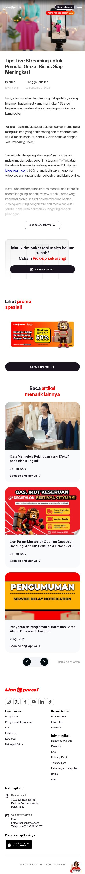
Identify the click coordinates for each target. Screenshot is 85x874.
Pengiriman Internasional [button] (19, 722)
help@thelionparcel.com (25, 822)
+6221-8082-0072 (32, 826)
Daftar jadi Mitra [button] (14, 744)
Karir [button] (53, 779)
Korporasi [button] (10, 738)
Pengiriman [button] (11, 716)
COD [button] (7, 727)
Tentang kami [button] (59, 762)
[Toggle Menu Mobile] (79, 7)
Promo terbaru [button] (59, 716)
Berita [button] (54, 773)
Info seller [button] (56, 722)
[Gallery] (42, 338)
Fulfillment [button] (11, 733)
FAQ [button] (53, 751)
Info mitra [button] (56, 727)
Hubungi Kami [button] (59, 757)
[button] (19, 844)
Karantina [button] (56, 746)
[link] (13, 7)
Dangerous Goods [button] (61, 740)
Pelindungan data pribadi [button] (65, 768)
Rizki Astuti (12, 88)
